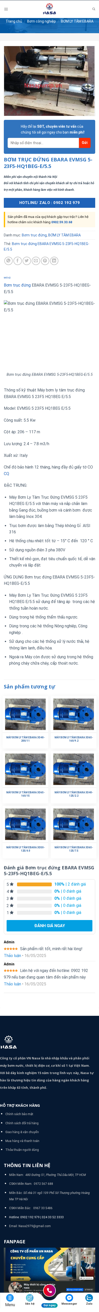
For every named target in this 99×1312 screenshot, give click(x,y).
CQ (6, 473)
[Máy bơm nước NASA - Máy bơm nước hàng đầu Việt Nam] (49, 9)
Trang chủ (14, 21)
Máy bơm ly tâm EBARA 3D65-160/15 (25, 794)
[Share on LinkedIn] (54, 261)
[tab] (49, 277)
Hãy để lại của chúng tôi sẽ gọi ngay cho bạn (53, 129)
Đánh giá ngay (49, 925)
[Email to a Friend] (36, 261)
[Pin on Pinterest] (45, 261)
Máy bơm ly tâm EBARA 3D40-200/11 (25, 739)
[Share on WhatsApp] (8, 261)
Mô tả (7, 277)
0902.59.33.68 (61, 222)
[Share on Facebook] (17, 261)
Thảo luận (12, 955)
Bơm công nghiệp (41, 21)
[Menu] (6, 9)
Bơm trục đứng (34, 235)
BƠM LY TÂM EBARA (77, 21)
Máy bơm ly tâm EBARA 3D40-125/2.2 (74, 794)
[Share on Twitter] (27, 261)
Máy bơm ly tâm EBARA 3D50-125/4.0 (25, 849)
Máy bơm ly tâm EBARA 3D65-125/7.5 (74, 849)
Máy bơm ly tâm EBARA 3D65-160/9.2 (74, 739)
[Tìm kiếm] (93, 9)
